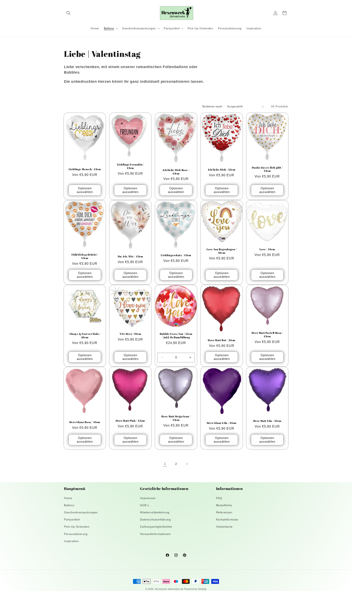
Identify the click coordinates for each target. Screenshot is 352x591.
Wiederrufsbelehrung (154, 512)
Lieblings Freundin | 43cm (130, 166)
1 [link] (165, 463)
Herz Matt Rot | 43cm (221, 340)
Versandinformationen (155, 534)
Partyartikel (72, 519)
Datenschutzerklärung (155, 519)
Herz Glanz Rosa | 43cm (84, 422)
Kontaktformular (227, 519)
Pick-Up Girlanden (76, 526)
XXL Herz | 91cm (130, 334)
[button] (68, 13)
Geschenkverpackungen (81, 512)
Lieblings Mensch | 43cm (85, 169)
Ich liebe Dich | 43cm (221, 169)
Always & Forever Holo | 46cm (84, 335)
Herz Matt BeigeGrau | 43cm (176, 418)
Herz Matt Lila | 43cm (267, 421)
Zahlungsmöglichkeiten (156, 526)
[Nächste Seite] (187, 463)
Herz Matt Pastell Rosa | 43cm (267, 334)
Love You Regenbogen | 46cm (222, 251)
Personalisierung (76, 534)
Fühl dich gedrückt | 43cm (85, 256)
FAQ (219, 498)
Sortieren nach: (212, 106)
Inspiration (71, 541)
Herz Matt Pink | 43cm (130, 420)
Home (68, 498)
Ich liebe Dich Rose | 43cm (176, 171)
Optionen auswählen (85, 190)
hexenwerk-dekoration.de (169, 589)
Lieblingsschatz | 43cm (176, 255)
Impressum (147, 498)
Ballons (69, 505)
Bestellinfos (224, 505)
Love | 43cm (267, 249)
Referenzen (224, 512)
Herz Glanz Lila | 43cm (221, 423)
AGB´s (144, 505)
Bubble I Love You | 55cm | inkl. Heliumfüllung (176, 335)
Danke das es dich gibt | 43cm (267, 169)
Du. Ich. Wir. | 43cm (130, 256)
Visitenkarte (224, 526)
